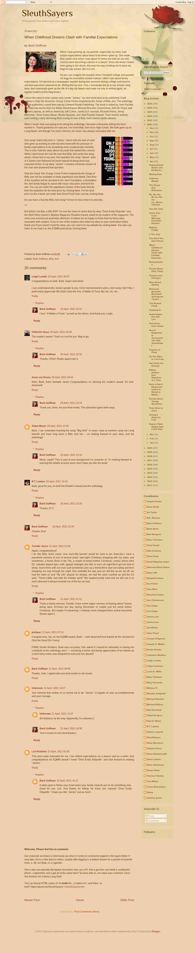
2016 (150, 464)
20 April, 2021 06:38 (61, 332)
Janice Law (153, 616)
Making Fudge (153, 228)
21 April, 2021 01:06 (60, 546)
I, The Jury (154, 234)
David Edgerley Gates (158, 562)
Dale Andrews (154, 551)
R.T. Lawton (38, 481)
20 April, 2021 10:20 (58, 426)
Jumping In (155, 310)
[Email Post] (68, 254)
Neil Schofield (154, 710)
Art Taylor (152, 512)
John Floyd (153, 633)
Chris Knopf (153, 545)
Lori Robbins (39, 751)
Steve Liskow (154, 759)
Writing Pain (155, 174)
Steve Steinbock (155, 765)
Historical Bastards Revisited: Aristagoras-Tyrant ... (156, 294)
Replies (39, 303)
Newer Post (32, 900)
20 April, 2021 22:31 (71, 309)
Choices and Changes (155, 276)
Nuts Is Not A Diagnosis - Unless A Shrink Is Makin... (156, 389)
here (77, 190)
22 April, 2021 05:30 (58, 751)
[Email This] (73, 254)
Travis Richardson (156, 787)
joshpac (36, 632)
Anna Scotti (153, 507)
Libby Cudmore (155, 666)
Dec (152, 128)
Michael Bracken (155, 699)
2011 (150, 485)
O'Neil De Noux (40, 332)
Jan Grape (152, 605)
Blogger (156, 931)
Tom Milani (152, 781)
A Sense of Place (154, 351)
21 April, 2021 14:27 (54, 688)
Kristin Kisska (154, 649)
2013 (150, 477)
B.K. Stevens (153, 518)
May (152, 157)
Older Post (127, 900)
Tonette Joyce (40, 546)
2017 (150, 460)
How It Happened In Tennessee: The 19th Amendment (156, 338)
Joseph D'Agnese (156, 638)
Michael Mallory (155, 704)
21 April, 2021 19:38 (71, 728)
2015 (150, 469)
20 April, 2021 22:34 (71, 455)
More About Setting (155, 283)
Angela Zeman (154, 501)
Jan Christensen (155, 600)
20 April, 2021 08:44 (62, 377)
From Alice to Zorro (156, 409)
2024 (150, 112)
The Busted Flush (155, 304)
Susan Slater (153, 770)
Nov (152, 132)
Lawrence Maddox (156, 655)
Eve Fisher (152, 583)
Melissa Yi (152, 688)
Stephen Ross (154, 748)
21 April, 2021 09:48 (59, 668)
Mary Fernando (155, 682)
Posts (150, 816)
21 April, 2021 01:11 (71, 599)
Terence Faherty (155, 776)
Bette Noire (152, 529)
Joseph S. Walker (156, 644)
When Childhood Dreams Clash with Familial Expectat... (155, 251)
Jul (152, 149)
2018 (150, 456)
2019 (150, 452)
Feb (152, 438)
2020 (150, 448)
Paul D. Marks (154, 721)
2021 (150, 124)
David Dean (153, 556)
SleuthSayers (47, 13)
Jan (152, 442)
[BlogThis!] (76, 254)
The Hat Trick (156, 209)
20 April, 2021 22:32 (71, 354)
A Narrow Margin (154, 179)
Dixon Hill (152, 572)
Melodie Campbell (156, 693)
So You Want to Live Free (156, 357)
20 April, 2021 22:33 (71, 403)
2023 (150, 116)
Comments (153, 820)
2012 (150, 481)
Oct (152, 136)
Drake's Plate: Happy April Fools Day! (156, 426)
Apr (152, 161)
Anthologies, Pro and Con (156, 317)
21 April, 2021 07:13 (53, 632)
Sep (152, 140)
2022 (150, 120)
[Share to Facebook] (82, 254)
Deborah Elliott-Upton (158, 567)
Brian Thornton (155, 540)
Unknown (37, 688)
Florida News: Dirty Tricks (156, 269)
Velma (38, 859)
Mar (152, 434)
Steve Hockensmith (157, 754)
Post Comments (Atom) (86, 911)
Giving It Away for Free (155, 417)
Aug (152, 144)
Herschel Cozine (155, 594)
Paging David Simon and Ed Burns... (156, 167)
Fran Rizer (152, 589)
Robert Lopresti (155, 732)
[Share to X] (79, 254)
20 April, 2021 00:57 (59, 276)
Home (80, 900)
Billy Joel (54, 259)
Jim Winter (152, 627)
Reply (35, 296)
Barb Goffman (40, 259)
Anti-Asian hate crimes (156, 324)
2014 (150, 473)
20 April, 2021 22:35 (71, 503)
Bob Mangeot (154, 534)
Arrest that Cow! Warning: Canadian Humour (155, 218)
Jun (152, 153)
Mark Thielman (154, 677)
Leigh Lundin (39, 276)
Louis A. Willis (154, 671)
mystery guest (154, 798)
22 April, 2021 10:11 (67, 780)
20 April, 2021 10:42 (57, 481)
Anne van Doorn (41, 377)
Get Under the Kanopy (156, 364)
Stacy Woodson (155, 743)
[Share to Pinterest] (85, 254)
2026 (150, 103)
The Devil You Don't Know (156, 239)
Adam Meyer (39, 426)
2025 (150, 108)
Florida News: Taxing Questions (156, 401)
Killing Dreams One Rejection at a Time (155, 375)
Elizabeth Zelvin (155, 578)
